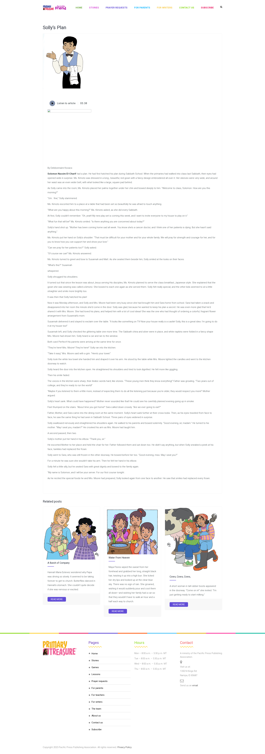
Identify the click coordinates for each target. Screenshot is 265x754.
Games (95, 667)
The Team (96, 708)
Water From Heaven (119, 557)
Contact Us (186, 7)
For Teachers (98, 695)
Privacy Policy (124, 747)
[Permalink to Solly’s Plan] (65, 87)
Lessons (96, 674)
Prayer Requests (116, 7)
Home (79, 7)
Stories (94, 7)
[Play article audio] (52, 103)
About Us (96, 715)
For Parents (142, 7)
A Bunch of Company (59, 562)
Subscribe (207, 7)
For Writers (164, 7)
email (195, 685)
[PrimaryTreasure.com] (54, 7)
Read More (57, 599)
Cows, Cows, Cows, (180, 576)
